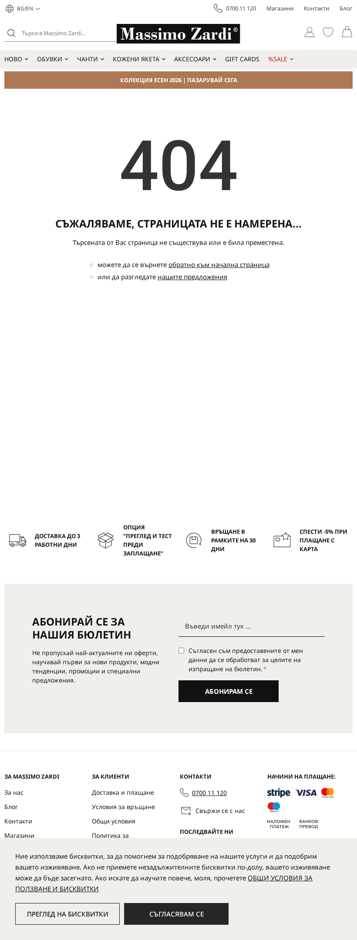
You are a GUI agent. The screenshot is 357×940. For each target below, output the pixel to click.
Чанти (87, 59)
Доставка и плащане (123, 792)
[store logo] (178, 33)
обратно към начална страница (218, 264)
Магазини (279, 8)
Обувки (49, 59)
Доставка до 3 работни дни (57, 540)
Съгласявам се (176, 914)
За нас (14, 792)
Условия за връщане (123, 807)
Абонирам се (229, 691)
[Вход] (309, 32)
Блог (346, 8)
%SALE (277, 59)
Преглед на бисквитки (67, 914)
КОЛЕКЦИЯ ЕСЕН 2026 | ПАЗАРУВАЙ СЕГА (178, 80)
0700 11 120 (241, 8)
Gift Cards (242, 59)
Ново (13, 59)
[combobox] (71, 33)
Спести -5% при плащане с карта (323, 540)
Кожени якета (136, 59)
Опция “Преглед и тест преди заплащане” (147, 540)
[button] (28, 8)
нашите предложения (192, 276)
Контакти (316, 8)
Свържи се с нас (220, 810)
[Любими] (328, 32)
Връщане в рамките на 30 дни (233, 540)
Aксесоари (192, 59)
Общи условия (113, 821)
